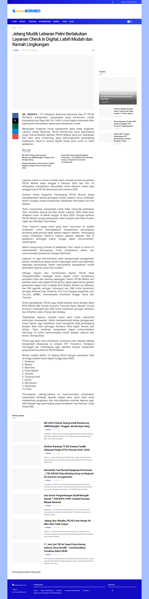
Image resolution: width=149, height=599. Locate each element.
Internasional (45, 21)
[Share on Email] (15, 136)
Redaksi (48, 429)
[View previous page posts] (56, 172)
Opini (71, 21)
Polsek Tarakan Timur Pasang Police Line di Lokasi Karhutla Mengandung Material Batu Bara (117, 96)
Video (65, 21)
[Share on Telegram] (15, 131)
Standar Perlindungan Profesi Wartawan (48, 593)
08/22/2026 (56, 429)
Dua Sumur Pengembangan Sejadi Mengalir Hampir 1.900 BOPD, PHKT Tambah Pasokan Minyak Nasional (67, 499)
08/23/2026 (118, 116)
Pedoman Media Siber (72, 590)
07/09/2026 (56, 480)
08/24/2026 (105, 102)
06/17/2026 (56, 505)
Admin (16, 50)
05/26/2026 (56, 527)
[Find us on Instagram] (115, 2)
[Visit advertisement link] (118, 46)
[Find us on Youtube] (118, 2)
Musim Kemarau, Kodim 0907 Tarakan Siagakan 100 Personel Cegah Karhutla (125, 124)
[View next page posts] (60, 172)
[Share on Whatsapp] (15, 126)
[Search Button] (136, 21)
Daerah (22, 21)
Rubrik (56, 21)
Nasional (33, 21)
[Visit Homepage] (26, 11)
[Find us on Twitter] (112, 2)
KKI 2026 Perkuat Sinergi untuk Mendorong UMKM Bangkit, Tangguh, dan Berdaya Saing (38, 157)
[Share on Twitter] (15, 120)
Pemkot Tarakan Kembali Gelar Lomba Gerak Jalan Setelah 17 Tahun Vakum (123, 111)
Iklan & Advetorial (47, 590)
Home (14, 21)
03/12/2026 (56, 554)
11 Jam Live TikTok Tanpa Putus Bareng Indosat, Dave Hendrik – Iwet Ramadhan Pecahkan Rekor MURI (65, 547)
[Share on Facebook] (15, 115)
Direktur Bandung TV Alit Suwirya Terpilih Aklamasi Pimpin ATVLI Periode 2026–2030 (38, 165)
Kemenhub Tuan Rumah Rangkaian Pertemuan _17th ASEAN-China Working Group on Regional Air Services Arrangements (68, 473)
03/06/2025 (25, 50)
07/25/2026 (56, 453)
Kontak (59, 590)
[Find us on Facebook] (109, 2)
